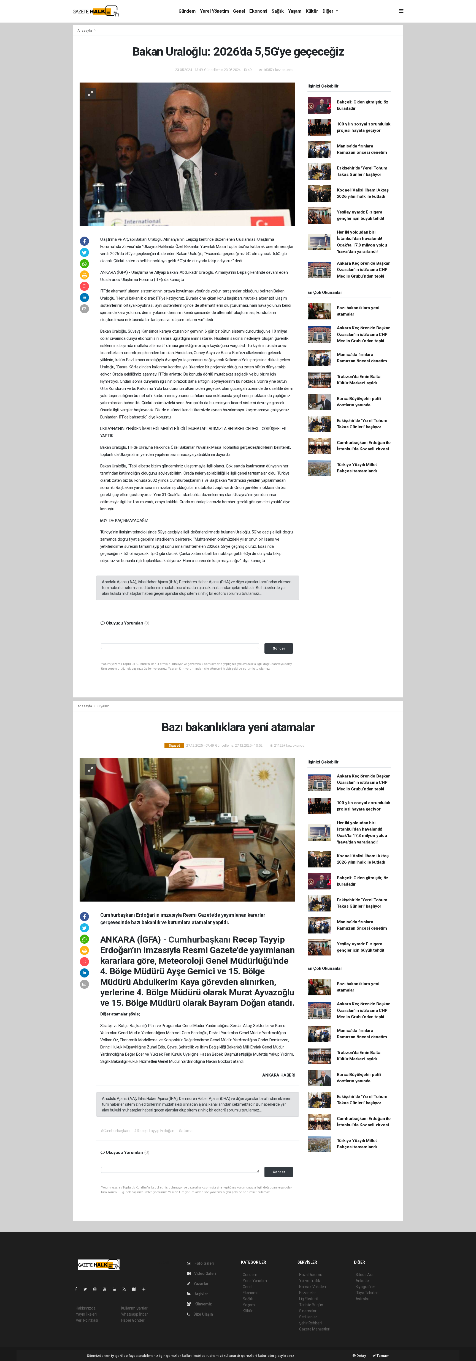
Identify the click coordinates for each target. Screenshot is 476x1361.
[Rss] (126, 1289)
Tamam (383, 1356)
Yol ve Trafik (309, 1280)
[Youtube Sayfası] (107, 1289)
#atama (185, 1131)
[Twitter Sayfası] (87, 1289)
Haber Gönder (133, 1320)
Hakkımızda (86, 1308)
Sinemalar (308, 1311)
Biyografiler (365, 1287)
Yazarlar (201, 1283)
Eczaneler (307, 1293)
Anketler (363, 1280)
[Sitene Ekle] (146, 1289)
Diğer (329, 11)
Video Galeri (204, 1273)
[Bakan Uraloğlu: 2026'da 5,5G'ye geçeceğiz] (187, 154)
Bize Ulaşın (203, 1314)
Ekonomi (258, 11)
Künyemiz (203, 1304)
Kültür (312, 11)
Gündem (187, 11)
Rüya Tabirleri (367, 1293)
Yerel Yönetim (214, 11)
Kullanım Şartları (134, 1308)
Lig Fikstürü (308, 1299)
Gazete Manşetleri (314, 1329)
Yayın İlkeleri (86, 1314)
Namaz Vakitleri (312, 1287)
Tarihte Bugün (311, 1305)
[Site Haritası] (136, 1289)
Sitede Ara (365, 1274)
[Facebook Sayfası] (78, 1289)
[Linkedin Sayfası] (117, 1289)
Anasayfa (85, 30)
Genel (239, 11)
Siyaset (103, 706)
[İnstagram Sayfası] (97, 1289)
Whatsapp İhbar (134, 1314)
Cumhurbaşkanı (200, 939)
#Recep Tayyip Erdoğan (154, 1131)
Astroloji (362, 1299)
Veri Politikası (87, 1320)
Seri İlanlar (308, 1317)
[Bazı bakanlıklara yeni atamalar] (187, 829)
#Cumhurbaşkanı (115, 1131)
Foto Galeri (204, 1263)
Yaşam (294, 11)
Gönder (279, 648)
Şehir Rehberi (310, 1323)
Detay (361, 1356)
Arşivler (201, 1294)
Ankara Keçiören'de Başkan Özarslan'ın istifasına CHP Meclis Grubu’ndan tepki (364, 270)
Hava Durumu (310, 1274)
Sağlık (278, 11)
